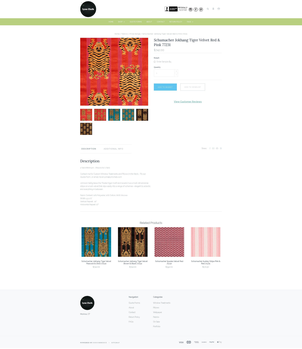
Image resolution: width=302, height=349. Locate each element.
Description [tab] (88, 149)
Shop (120, 22)
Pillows (156, 307)
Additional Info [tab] (113, 149)
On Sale (156, 322)
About (149, 22)
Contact (161, 22)
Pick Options (96, 273)
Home (111, 22)
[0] (219, 8)
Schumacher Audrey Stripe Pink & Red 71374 (205, 262)
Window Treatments (161, 303)
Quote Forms (136, 22)
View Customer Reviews (188, 101)
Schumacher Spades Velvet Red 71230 (169, 262)
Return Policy (175, 22)
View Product (96, 242)
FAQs (189, 22)
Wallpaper (157, 312)
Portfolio (156, 326)
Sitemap (115, 342)
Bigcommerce (100, 342)
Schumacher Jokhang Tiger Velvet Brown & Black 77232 (133, 262)
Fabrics (156, 317)
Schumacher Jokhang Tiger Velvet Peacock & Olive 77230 (96, 262)
